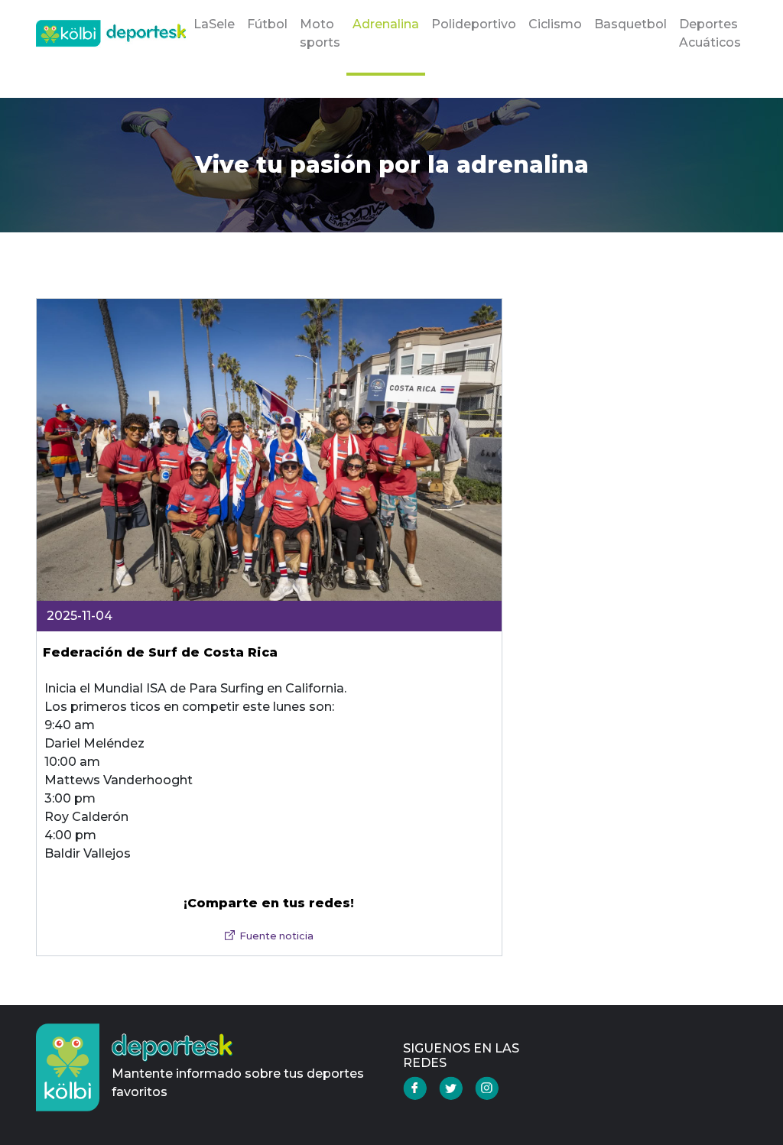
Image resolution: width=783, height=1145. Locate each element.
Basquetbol (630, 24)
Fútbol (267, 24)
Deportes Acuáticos (710, 33)
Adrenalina (386, 24)
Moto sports (320, 33)
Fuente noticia (276, 936)
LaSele (214, 24)
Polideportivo (473, 24)
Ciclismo (555, 24)
